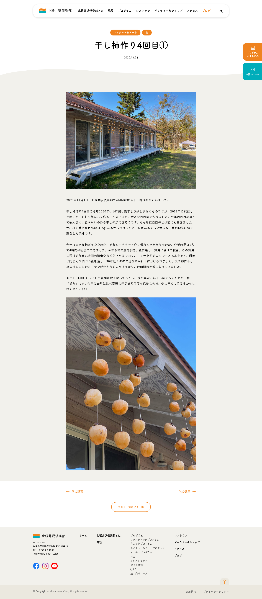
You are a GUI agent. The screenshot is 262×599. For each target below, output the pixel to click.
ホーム (83, 535)
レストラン (143, 10)
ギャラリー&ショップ (187, 542)
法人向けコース (139, 573)
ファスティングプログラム (144, 539)
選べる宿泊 (136, 565)
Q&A (133, 569)
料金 (132, 556)
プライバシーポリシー (216, 591)
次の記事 (184, 491)
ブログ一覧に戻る (128, 507)
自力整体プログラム (141, 544)
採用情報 (191, 591)
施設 (111, 10)
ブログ (206, 10)
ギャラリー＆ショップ (168, 10)
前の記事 (77, 491)
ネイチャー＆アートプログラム (147, 548)
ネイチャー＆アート (125, 32)
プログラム (125, 10)
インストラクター (140, 561)
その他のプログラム (141, 552)
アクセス (192, 10)
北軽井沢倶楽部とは (91, 10)
